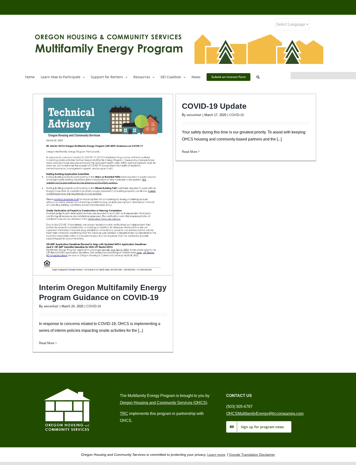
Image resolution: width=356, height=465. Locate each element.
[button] (258, 77)
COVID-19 (93, 306)
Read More (46, 343)
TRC (124, 413)
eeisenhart (51, 306)
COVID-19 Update (214, 106)
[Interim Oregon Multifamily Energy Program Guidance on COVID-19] (103, 184)
